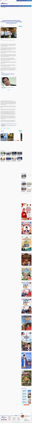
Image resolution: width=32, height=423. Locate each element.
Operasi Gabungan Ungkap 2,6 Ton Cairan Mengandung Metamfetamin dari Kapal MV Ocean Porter (24, 391)
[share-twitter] (20, 26)
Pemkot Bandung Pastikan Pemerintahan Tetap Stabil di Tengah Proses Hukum (23, 186)
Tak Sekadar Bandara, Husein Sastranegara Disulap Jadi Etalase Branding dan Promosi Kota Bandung (24, 0)
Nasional (14, 418)
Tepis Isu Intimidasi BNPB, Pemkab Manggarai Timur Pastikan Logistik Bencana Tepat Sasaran (24, 399)
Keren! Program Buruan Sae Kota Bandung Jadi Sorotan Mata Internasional (8, 125)
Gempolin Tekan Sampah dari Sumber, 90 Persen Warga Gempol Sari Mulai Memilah (24, 396)
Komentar (3, 26)
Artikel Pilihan (23, 181)
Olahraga (18, 418)
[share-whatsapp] (21, 26)
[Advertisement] (16, 12)
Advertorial (9, 417)
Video (2, 7)
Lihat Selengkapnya (26, 404)
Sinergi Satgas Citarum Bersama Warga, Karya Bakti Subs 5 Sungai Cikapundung (23, 178)
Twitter (5, 420)
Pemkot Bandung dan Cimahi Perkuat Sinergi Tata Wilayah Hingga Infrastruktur (29, 191)
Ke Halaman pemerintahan (26, 193)
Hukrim (18, 417)
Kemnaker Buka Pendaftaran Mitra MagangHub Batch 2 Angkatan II (24, 402)
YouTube (6, 420)
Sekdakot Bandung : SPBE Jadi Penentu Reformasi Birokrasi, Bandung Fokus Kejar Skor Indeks (23, 191)
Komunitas (9, 418)
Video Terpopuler (23, 173)
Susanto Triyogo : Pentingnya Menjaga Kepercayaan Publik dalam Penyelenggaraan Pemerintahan (29, 186)
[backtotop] (16, 415)
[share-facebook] (19, 26)
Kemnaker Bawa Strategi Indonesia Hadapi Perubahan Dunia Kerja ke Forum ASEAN (24, 393)
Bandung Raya (14, 417)
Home (1, 0)
